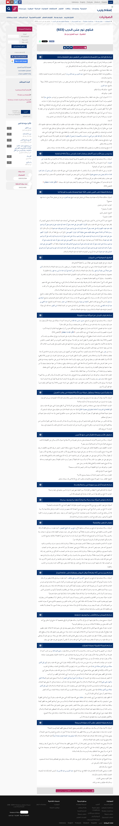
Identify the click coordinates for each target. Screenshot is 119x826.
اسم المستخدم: (25, 35)
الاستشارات (53, 9)
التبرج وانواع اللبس (25, 140)
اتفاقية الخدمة (24, 815)
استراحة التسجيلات (93, 820)
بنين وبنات (22, 9)
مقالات (67, 9)
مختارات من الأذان (94, 813)
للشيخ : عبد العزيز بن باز (75, 34)
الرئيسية (83, 9)
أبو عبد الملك (28, 164)
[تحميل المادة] (67, 47)
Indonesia (75, 2)
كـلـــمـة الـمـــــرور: (25, 41)
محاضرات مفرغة (107, 811)
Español (104, 2)
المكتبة (37, 9)
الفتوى (60, 9)
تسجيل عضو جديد (24, 70)
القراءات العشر (47, 17)
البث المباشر (23, 17)
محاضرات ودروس (107, 808)
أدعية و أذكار (96, 816)
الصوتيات (44, 9)
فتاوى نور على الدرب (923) (75, 29)
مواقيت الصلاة (55, 808)
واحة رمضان (82, 808)
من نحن (11, 815)
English (82, 2)
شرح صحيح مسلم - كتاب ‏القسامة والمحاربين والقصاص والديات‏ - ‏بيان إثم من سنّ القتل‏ (22, 148)
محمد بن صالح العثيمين (25, 142)
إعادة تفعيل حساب (24, 74)
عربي (110, 2)
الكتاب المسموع (107, 817)
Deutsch (97, 2)
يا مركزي (28, 162)
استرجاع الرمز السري (24, 67)
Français (90, 2)
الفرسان (29, 156)
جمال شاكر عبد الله (27, 136)
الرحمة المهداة (81, 804)
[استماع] (71, 47)
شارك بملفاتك (12, 17)
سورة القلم (28, 128)
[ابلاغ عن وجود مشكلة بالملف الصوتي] (64, 47)
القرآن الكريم (68, 17)
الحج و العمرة (81, 811)
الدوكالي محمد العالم (26, 130)
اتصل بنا (17, 815)
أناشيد (97, 804)
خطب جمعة (108, 814)
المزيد (26, 112)
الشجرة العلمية (35, 17)
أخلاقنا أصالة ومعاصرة (22, 90)
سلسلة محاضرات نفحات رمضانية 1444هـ (19, 101)
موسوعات (75, 9)
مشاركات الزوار (41, 804)
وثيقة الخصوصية (15, 812)
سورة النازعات (27, 134)
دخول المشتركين (19, 46)
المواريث (30, 9)
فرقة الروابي (28, 158)
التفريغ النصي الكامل (79, 47)
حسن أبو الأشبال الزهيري (25, 152)
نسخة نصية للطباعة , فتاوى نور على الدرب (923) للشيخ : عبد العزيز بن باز (74, 791)
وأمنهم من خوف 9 (24, 95)
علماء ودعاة (58, 17)
